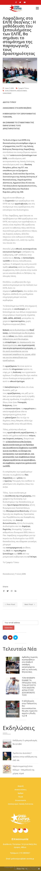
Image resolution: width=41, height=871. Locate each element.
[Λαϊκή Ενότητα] (16, 8)
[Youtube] (25, 2)
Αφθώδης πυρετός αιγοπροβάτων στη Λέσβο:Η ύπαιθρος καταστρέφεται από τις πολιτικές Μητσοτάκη (30, 664)
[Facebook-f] (15, 830)
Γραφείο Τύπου (23, 88)
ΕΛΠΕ (7, 91)
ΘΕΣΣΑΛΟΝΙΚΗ (22, 91)
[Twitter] (20, 2)
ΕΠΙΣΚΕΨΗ (12, 91)
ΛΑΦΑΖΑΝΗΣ (7, 93)
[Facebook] (16, 2)
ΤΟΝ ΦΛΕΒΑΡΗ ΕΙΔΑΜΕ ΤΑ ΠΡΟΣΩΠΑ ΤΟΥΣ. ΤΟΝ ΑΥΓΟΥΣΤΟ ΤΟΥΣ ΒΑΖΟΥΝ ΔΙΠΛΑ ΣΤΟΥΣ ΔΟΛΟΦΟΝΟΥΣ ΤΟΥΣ (29, 686)
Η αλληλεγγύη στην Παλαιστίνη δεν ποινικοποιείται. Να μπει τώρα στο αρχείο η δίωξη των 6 (29, 708)
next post (29, 604)
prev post (10, 604)
